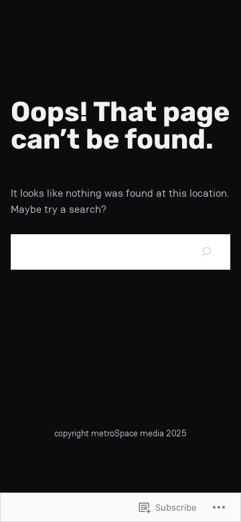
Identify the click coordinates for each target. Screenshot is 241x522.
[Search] (206, 252)
